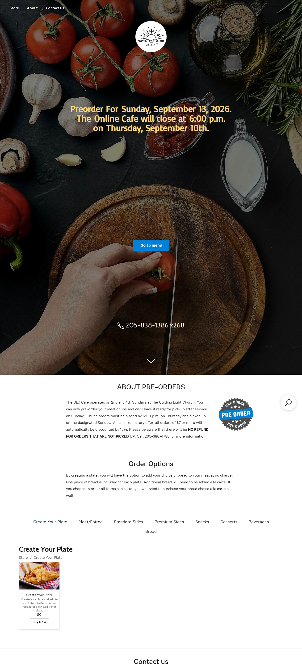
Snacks (202, 522)
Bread (151, 531)
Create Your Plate (50, 522)
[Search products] (288, 402)
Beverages (259, 522)
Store (14, 8)
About (32, 8)
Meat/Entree (91, 522)
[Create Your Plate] (39, 575)
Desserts (228, 522)
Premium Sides (169, 522)
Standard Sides (128, 522)
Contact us (55, 8)
